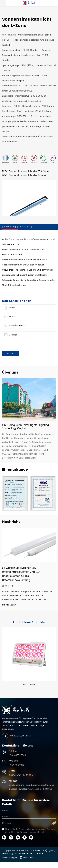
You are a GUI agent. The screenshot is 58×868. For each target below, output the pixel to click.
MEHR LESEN (9, 605)
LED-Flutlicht (29, 684)
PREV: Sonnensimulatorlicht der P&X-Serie (25, 171)
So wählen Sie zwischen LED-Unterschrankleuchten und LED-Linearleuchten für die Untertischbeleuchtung (21, 574)
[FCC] (43, 493)
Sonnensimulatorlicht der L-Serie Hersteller (22, 450)
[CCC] (15, 493)
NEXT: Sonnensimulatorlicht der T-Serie (24, 175)
